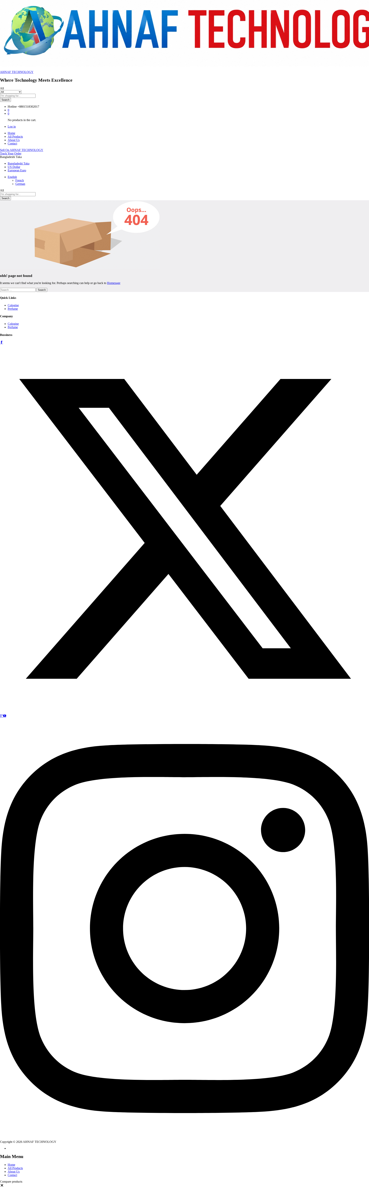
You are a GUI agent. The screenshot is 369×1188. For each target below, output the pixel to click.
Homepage (113, 283)
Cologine (13, 305)
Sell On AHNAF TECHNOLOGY (21, 150)
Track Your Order (10, 153)
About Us (14, 140)
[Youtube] (4, 716)
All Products (15, 136)
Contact (12, 143)
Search (5, 99)
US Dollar (14, 167)
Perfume (13, 308)
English (12, 177)
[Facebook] (1, 342)
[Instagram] (184, 1138)
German (20, 183)
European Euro (17, 170)
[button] (2, 1186)
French (19, 180)
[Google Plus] (1, 716)
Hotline (12, 106)
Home (11, 133)
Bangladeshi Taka (18, 163)
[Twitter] (184, 712)
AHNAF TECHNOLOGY (16, 72)
